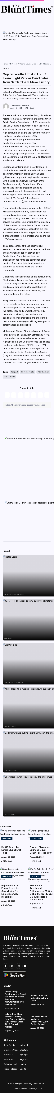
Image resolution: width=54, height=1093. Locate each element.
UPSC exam (10, 377)
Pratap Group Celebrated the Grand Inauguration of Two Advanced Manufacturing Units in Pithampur (15, 998)
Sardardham (44, 372)
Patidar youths (28, 372)
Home (5, 64)
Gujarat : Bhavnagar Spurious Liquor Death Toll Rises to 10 (41, 850)
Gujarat (15, 372)
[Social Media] (5, 966)
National (13, 64)
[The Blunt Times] (27, 8)
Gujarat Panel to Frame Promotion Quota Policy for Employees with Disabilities (10, 891)
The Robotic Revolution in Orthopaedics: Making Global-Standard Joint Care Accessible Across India (41, 892)
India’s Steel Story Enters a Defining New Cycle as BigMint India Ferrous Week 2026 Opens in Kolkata (15, 1020)
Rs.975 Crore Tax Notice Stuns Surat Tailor (11, 850)
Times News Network (19, 105)
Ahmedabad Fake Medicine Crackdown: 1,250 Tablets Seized (39, 1020)
